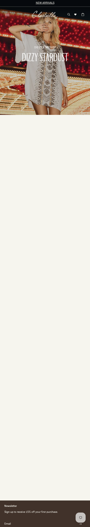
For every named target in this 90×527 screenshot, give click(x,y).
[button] (7, 14)
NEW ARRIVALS (45, 3)
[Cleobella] (45, 14)
